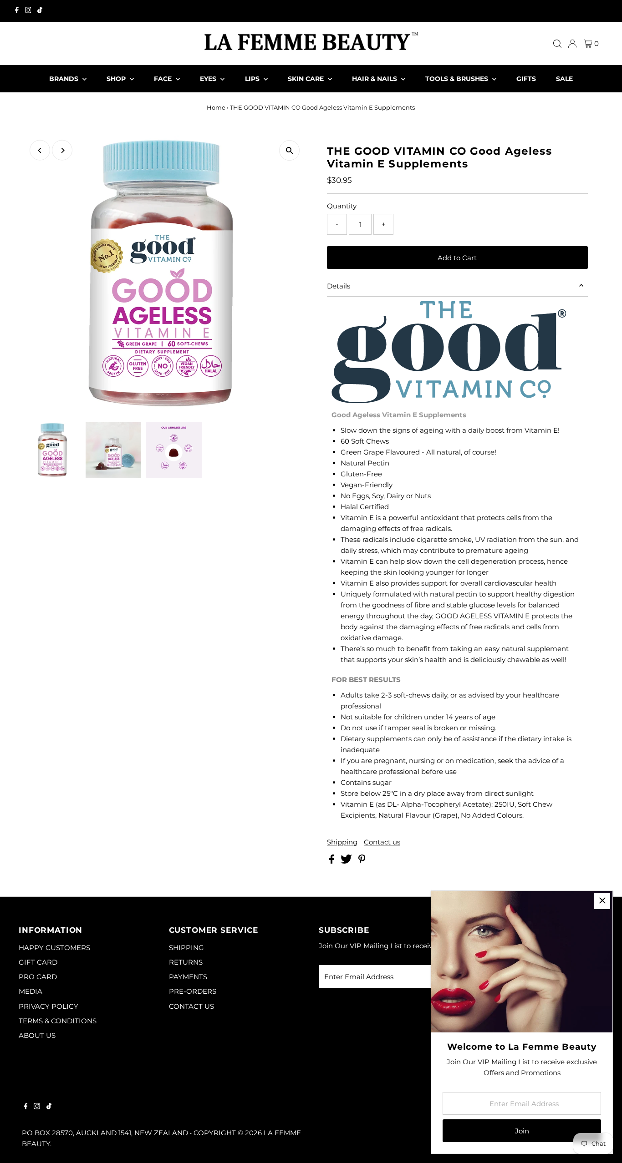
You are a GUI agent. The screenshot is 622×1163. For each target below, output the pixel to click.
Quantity (342, 206)
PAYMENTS (188, 976)
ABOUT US (37, 1035)
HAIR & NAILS (375, 79)
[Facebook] (17, 11)
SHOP (117, 79)
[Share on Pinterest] (362, 861)
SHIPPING (186, 947)
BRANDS (64, 79)
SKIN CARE (307, 79)
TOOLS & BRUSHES (457, 79)
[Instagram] (28, 11)
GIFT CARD (38, 962)
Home (216, 107)
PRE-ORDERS (192, 991)
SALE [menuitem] (564, 79)
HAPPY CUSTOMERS (54, 947)
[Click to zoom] (289, 150)
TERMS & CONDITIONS (58, 1020)
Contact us (382, 842)
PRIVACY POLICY (48, 1006)
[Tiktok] (40, 11)
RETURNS (186, 962)
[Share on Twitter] (347, 861)
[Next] (62, 150)
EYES (209, 79)
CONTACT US (191, 1006)
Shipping (342, 842)
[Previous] (40, 150)
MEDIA (30, 991)
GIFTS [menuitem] (526, 79)
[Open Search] (557, 44)
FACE (163, 79)
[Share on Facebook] (332, 861)
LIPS (253, 79)
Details (338, 286)
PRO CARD (38, 976)
